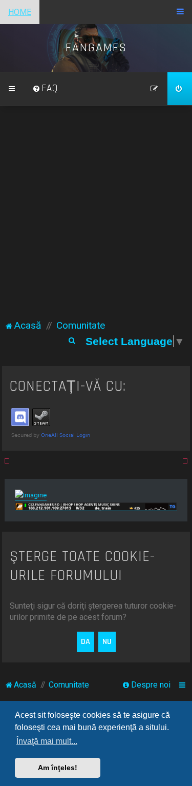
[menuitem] (45, 88)
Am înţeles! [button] (57, 767)
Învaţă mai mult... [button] (46, 741)
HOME (19, 12)
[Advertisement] (96, 217)
